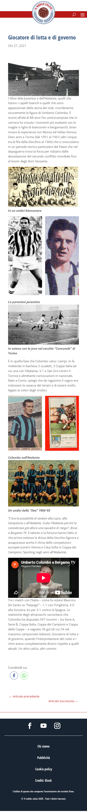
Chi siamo (43, 746)
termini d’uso (67, 791)
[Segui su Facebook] (30, 726)
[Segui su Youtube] (43, 726)
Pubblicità (43, 757)
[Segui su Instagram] (57, 726)
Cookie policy (43, 769)
